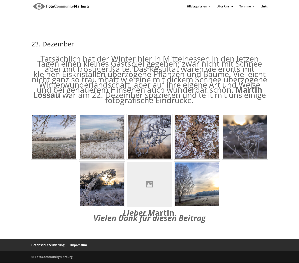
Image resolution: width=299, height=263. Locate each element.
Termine (245, 6)
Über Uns (223, 6)
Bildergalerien (197, 6)
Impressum (78, 245)
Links (264, 6)
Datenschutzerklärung (48, 245)
